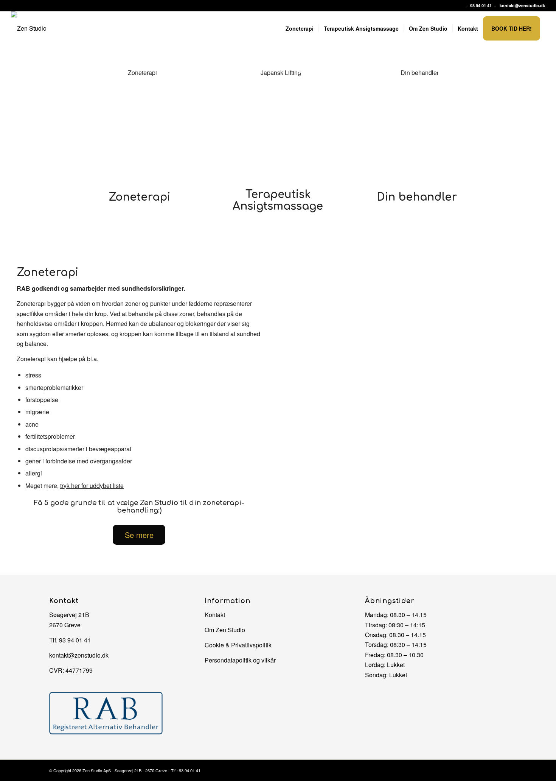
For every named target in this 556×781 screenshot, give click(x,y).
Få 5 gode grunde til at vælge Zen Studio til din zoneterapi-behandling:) (139, 506)
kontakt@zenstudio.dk (522, 5)
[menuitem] (299, 28)
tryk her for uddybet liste (92, 485)
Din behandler (417, 197)
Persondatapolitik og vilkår (240, 660)
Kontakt (215, 614)
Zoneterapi (139, 197)
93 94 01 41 (481, 5)
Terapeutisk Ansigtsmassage (278, 200)
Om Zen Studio (225, 629)
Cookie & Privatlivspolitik (238, 645)
